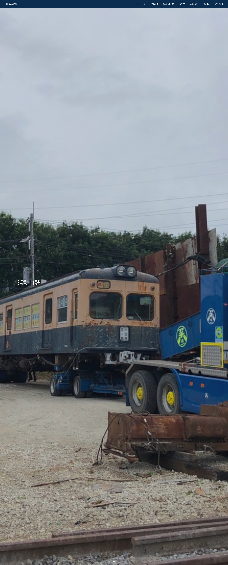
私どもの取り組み (169, 4)
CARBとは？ (154, 4)
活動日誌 (206, 4)
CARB (10, 4)
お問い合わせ (218, 4)
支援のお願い (194, 4)
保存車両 (182, 4)
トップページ (141, 4)
